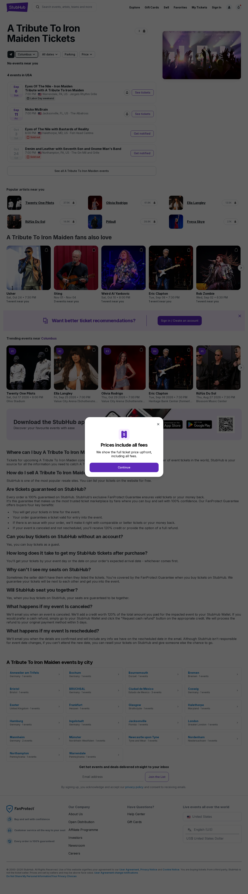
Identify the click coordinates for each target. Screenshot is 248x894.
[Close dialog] (158, 424)
